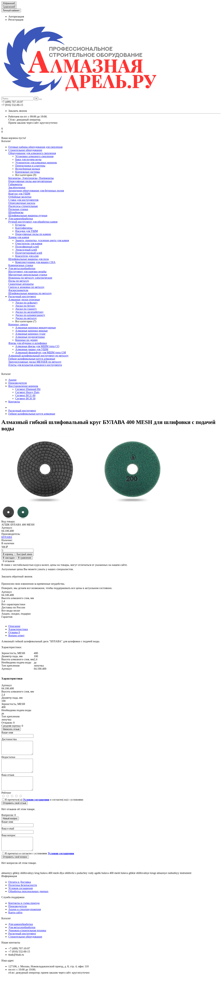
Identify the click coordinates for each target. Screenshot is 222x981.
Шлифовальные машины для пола (28, 259)
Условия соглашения (20, 888)
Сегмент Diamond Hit (27, 389)
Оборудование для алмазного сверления (32, 153)
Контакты (14, 401)
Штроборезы (15, 212)
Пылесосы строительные (23, 206)
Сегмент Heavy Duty (27, 392)
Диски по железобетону (29, 312)
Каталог (6, 918)
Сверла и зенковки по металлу (26, 287)
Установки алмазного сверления (34, 156)
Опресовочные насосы (21, 203)
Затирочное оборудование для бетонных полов (36, 190)
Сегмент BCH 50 (25, 398)
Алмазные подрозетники (30, 336)
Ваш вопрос (8, 835)
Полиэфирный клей (27, 246)
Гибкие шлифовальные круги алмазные (31, 358)
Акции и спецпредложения (24, 909)
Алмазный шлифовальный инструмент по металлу (38, 355)
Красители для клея (27, 255)
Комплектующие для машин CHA (35, 262)
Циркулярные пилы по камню (33, 234)
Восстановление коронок (23, 386)
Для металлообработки (21, 268)
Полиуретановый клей (28, 252)
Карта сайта (15, 912)
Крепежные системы (27, 171)
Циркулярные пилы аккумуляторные (30, 181)
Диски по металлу (26, 318)
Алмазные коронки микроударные (35, 327)
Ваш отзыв (7, 774)
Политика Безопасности (22, 885)
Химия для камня (18, 237)
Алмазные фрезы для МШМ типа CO (37, 346)
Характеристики (18, 629)
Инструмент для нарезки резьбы (27, 271)
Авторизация (16, 16)
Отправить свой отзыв (14, 803)
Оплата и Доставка (19, 881)
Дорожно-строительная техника (27, 930)
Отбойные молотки (19, 196)
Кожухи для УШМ (19, 193)
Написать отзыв (11, 729)
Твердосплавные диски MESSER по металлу (34, 361)
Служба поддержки (12, 897)
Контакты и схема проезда (24, 903)
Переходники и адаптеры (30, 165)
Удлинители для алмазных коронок (36, 162)
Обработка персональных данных (28, 891)
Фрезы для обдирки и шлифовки (27, 343)
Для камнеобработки (20, 218)
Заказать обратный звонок (16, 576)
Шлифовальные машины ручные (27, 215)
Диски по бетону (25, 305)
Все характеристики (13, 604)
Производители (17, 382)
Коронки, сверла (18, 324)
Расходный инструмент (22, 296)
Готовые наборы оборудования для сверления (35, 146)
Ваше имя (7, 732)
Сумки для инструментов (23, 199)
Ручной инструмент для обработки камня (32, 221)
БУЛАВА (6, 537)
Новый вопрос (10, 818)
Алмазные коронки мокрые (31, 330)
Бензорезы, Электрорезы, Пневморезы (31, 178)
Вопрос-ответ (16, 635)
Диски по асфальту (26, 302)
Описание (14, 626)
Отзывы (14, 632)
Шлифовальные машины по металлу (30, 293)
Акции (12, 379)
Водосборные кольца (27, 168)
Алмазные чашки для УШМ (31, 349)
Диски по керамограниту (30, 315)
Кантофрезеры (23, 227)
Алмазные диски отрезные (24, 299)
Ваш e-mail (7, 828)
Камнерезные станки (20, 265)
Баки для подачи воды (28, 159)
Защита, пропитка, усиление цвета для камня (42, 240)
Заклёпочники (16, 187)
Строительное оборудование (25, 150)
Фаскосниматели (18, 290)
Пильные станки (18, 209)
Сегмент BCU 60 (25, 395)
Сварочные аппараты (21, 283)
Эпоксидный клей (26, 249)
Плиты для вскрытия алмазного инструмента (35, 364)
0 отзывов (9, 561)
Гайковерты (15, 184)
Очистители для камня (28, 243)
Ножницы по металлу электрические (30, 277)
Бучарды (20, 224)
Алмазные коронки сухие (30, 333)
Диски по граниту (26, 308)
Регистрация (15, 19)
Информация (9, 876)
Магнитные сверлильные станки (27, 274)
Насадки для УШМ (26, 231)
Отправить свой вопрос (15, 857)
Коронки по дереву (26, 340)
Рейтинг (6, 792)
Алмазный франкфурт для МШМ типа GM (40, 352)
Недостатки (8, 757)
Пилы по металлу (18, 280)
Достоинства (9, 739)
